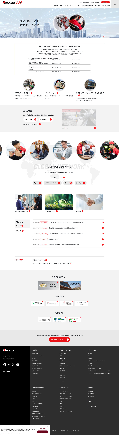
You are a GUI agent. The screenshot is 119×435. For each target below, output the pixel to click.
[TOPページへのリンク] (15, 350)
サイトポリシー (55, 430)
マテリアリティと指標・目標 (66, 396)
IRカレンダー (35, 408)
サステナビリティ (99, 5)
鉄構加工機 (62, 358)
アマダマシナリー (7, 356)
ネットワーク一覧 (58, 177)
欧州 (35, 183)
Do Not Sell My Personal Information (42, 429)
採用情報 (107, 5)
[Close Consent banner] (47, 427)
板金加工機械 (63, 353)
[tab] (62, 128)
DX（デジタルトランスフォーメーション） (96, 361)
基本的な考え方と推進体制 (65, 393)
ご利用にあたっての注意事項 (38, 416)
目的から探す (28, 119)
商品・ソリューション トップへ (30, 124)
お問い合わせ (105, 2)
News (80, 2)
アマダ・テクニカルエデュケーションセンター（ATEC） (99, 373)
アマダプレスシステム (8, 358)
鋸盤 (61, 356)
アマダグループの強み (37, 363)
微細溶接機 (62, 363)
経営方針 (34, 391)
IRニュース (18, 231)
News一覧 (18, 226)
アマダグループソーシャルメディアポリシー (70, 430)
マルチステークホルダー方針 (66, 411)
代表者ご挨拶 (35, 353)
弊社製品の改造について (39, 260)
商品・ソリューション (65, 5)
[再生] (103, 36)
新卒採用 (90, 391)
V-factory (62, 381)
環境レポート (63, 408)
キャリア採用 (91, 393)
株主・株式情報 (35, 406)
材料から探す (43, 119)
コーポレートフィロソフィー (38, 356)
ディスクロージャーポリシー (38, 413)
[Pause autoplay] (95, 128)
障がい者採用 (91, 396)
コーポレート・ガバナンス (37, 403)
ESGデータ (62, 406)
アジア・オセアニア (50, 183)
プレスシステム (63, 368)
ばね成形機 (62, 371)
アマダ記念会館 (92, 406)
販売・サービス (91, 358)
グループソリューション (93, 366)
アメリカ (78, 183)
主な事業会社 (86, 2)
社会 (61, 403)
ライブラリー (35, 373)
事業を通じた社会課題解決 (65, 398)
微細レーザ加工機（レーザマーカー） (67, 366)
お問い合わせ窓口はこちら (57, 339)
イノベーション (76, 5)
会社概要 (34, 358)
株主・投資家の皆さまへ (87, 5)
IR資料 (33, 398)
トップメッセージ (64, 391)
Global (97, 2)
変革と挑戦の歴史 (36, 361)
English (92, 2)
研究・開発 (90, 353)
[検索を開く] (115, 4)
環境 (61, 401)
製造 (89, 356)
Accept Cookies (42, 432)
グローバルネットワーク (37, 368)
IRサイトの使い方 (36, 418)
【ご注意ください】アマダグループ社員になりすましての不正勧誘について (51, 263)
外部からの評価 (35, 371)
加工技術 (90, 363)
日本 (66, 183)
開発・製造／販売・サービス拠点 (94, 368)
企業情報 (56, 5)
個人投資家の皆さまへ (37, 393)
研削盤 (61, 361)
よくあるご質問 (35, 411)
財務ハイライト (35, 401)
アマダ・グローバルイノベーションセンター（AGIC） (99, 371)
